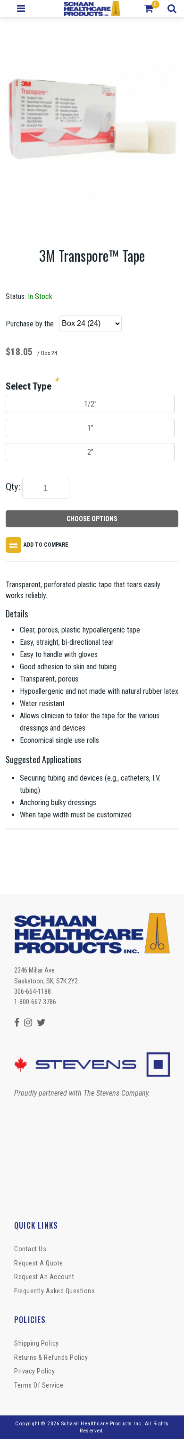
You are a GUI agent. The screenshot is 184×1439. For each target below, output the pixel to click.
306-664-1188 (32, 991)
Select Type (28, 386)
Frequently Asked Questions (54, 1291)
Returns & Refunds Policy (51, 1357)
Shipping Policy (36, 1343)
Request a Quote (38, 1263)
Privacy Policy (34, 1371)
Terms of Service (38, 1385)
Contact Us (30, 1249)
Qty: (13, 486)
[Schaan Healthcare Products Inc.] (92, 8)
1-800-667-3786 (35, 1002)
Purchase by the (30, 323)
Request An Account (44, 1277)
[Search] (173, 8)
